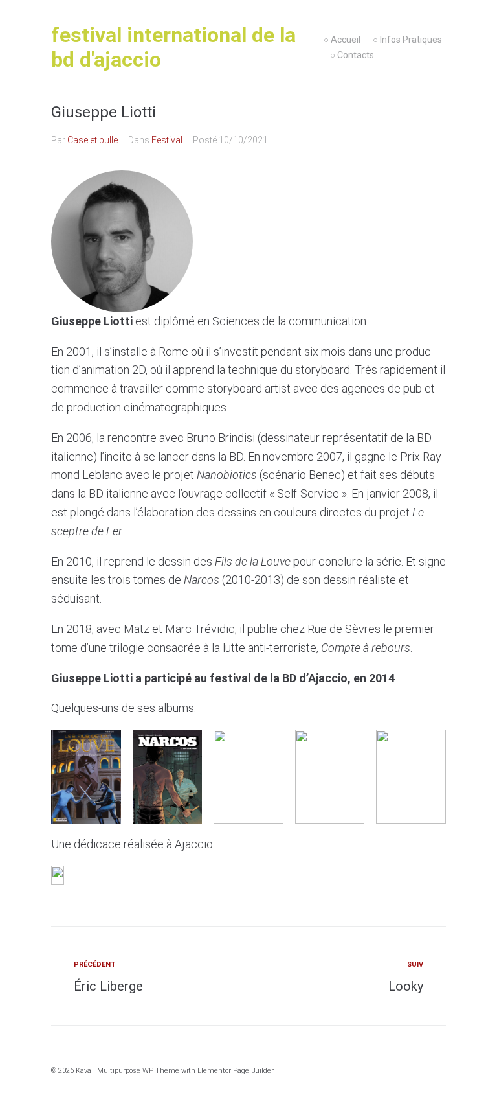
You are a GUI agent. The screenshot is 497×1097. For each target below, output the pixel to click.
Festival (166, 140)
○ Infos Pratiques (407, 39)
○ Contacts (352, 55)
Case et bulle (92, 140)
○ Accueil (342, 39)
